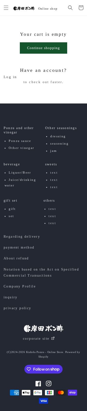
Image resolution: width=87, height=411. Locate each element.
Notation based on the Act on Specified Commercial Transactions (41, 272)
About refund (16, 258)
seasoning (59, 143)
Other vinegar (21, 148)
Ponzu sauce (20, 141)
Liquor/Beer (20, 172)
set (11, 216)
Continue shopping (43, 48)
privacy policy (17, 308)
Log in (10, 77)
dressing (58, 136)
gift (12, 209)
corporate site (36, 338)
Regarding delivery (22, 236)
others (49, 200)
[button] (6, 7)
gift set (10, 200)
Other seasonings (61, 128)
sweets (51, 164)
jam (53, 151)
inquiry (11, 297)
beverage (12, 164)
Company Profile (20, 286)
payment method (19, 247)
